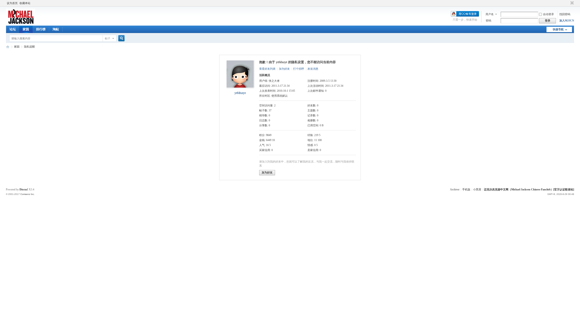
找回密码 (564, 14)
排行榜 (41, 29)
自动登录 (548, 14)
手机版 (466, 189)
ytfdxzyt (240, 93)
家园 (26, 29)
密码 (488, 20)
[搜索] (120, 38)
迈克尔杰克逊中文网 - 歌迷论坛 (8, 46)
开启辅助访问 (568, 3)
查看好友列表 (267, 68)
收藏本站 (24, 3)
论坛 (13, 29)
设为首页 (12, 3)
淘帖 (56, 29)
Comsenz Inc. (27, 194)
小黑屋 (477, 189)
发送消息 (312, 68)
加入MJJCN (566, 20)
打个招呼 (298, 68)
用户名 (490, 14)
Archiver (454, 189)
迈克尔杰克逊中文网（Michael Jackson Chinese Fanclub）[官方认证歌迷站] (529, 189)
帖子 (107, 38)
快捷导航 (558, 29)
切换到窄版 (571, 3)
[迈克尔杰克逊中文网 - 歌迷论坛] (20, 22)
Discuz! (23, 189)
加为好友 (284, 68)
